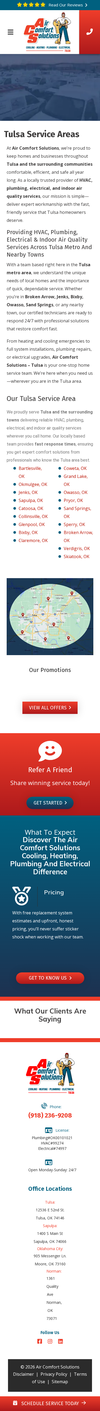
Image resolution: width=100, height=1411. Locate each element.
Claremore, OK (33, 540)
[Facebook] (40, 1342)
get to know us (49, 978)
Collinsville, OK (33, 516)
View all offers (48, 708)
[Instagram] (51, 1342)
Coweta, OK (75, 468)
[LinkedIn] (60, 1342)
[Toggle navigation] (10, 32)
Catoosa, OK (31, 508)
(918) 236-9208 (50, 1115)
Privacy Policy (54, 1374)
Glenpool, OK (32, 524)
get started (48, 803)
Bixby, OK (28, 532)
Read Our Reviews (65, 4)
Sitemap (60, 1382)
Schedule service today (49, 1403)
